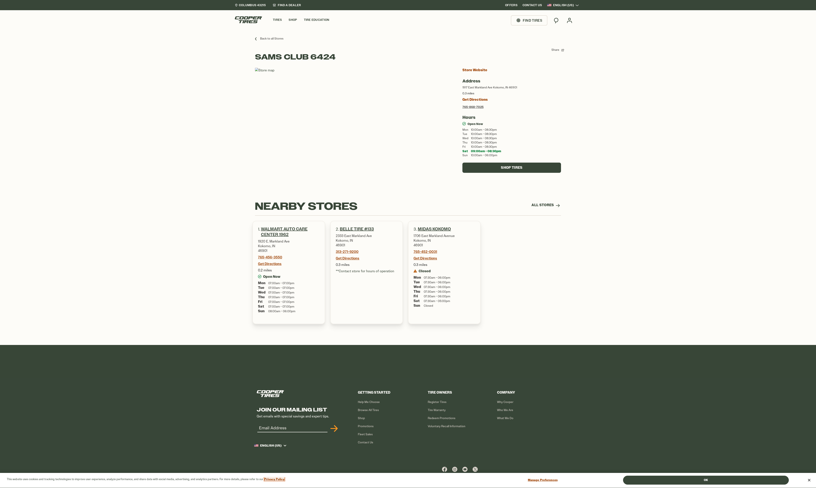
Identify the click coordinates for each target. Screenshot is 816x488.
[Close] (809, 480)
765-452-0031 (425, 252)
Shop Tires (511, 167)
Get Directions (475, 99)
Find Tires (532, 20)
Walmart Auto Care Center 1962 (284, 231)
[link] (287, 5)
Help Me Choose (369, 402)
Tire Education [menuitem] (316, 20)
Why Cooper (505, 402)
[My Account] (569, 20)
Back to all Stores (271, 38)
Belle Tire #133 (357, 229)
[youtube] (465, 469)
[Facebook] (444, 469)
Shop (361, 418)
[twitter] (475, 469)
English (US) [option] (563, 5)
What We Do (505, 418)
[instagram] (454, 469)
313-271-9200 (347, 252)
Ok (706, 480)
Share (555, 50)
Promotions (366, 426)
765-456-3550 (270, 257)
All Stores (543, 205)
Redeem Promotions (441, 418)
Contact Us (365, 442)
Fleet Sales (365, 434)
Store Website (474, 70)
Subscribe (333, 428)
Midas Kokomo (434, 229)
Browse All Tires (368, 410)
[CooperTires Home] (249, 19)
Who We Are (505, 410)
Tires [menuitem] (277, 20)
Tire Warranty (437, 410)
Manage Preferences (543, 480)
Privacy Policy (274, 479)
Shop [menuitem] (293, 20)
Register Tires (437, 402)
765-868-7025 (473, 107)
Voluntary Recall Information (446, 426)
